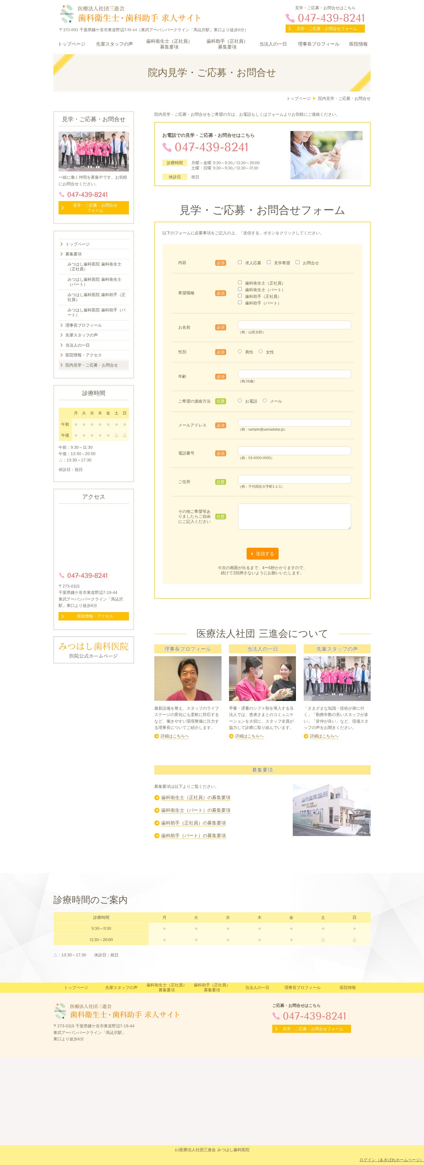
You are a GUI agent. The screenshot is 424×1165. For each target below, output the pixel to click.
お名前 (184, 327)
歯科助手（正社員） (263, 296)
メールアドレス (192, 425)
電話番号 (186, 453)
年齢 (182, 376)
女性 (270, 351)
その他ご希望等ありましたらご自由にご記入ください (194, 516)
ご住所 (184, 481)
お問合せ (311, 263)
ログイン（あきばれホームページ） (391, 1159)
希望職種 (186, 293)
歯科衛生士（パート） (265, 289)
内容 (182, 262)
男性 (249, 351)
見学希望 (282, 263)
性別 (182, 351)
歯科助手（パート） (263, 303)
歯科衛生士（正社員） (265, 283)
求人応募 (253, 263)
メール (276, 401)
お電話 (251, 401)
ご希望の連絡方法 (194, 401)
